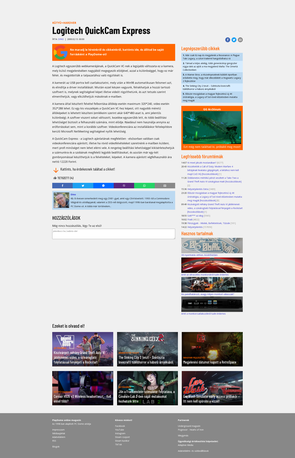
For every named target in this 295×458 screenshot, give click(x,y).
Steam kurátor (122, 440)
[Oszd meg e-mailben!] (240, 40)
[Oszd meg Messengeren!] (103, 185)
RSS (54, 440)
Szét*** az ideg (195, 215)
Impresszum (58, 429)
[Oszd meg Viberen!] (124, 185)
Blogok (55, 446)
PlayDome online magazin (66, 420)
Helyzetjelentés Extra (197, 189)
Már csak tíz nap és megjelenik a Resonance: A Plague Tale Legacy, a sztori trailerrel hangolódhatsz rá (211, 57)
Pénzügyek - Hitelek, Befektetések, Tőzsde (208, 223)
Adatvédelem (58, 437)
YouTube (119, 429)
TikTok (118, 444)
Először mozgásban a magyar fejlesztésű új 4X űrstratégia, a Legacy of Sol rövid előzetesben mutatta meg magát (210, 97)
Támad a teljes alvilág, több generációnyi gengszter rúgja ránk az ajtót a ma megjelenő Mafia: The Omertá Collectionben (210, 66)
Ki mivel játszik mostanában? (201, 162)
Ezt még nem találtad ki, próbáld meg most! (212, 147)
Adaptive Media (185, 445)
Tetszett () (65, 178)
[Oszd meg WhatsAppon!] (144, 185)
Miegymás (183, 435)
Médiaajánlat (58, 433)
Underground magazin (189, 426)
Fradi (189, 219)
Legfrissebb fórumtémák (202, 156)
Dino (61, 39)
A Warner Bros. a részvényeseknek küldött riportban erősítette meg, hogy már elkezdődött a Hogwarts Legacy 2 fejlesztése (212, 78)
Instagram (120, 433)
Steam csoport (122, 437)
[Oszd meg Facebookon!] (227, 40)
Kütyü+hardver (64, 23)
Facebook (120, 426)
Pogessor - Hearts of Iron (191, 429)
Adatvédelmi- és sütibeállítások (193, 450)
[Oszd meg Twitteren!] (234, 40)
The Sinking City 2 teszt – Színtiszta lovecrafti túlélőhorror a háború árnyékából (206, 87)
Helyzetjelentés (195, 227)
